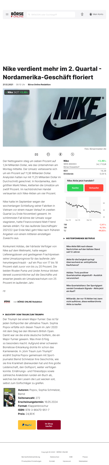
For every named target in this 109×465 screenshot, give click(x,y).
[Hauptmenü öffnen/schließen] (7, 14)
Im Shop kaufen (49, 424)
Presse (85, 457)
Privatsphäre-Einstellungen (31, 461)
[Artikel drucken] (48, 154)
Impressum (67, 461)
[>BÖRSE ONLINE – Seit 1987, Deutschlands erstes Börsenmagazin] (17, 14)
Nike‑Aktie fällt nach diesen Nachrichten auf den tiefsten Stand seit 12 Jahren (83, 249)
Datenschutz (54, 457)
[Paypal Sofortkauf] (27, 425)
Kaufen (75, 188)
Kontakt (52, 461)
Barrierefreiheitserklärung (31, 457)
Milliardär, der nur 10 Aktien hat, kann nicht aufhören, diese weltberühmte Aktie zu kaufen (84, 301)
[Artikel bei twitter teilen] (72, 154)
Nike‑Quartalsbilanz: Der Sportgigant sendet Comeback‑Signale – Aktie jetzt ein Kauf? (84, 288)
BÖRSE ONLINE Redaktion (29, 301)
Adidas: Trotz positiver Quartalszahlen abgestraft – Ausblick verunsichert (84, 275)
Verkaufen (94, 188)
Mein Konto (98, 14)
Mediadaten (83, 461)
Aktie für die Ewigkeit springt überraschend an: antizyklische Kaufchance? (81, 262)
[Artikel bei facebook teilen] (60, 154)
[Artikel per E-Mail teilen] (36, 154)
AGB (70, 457)
